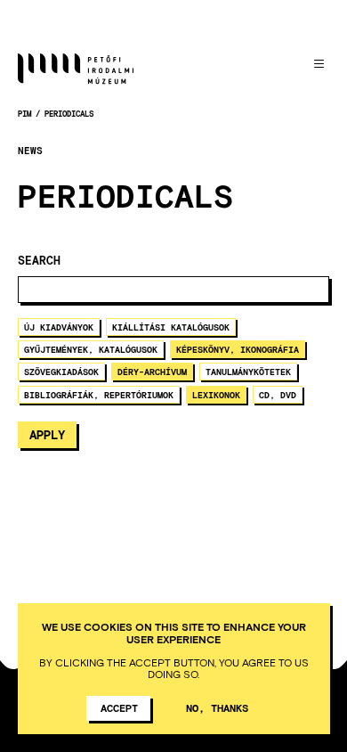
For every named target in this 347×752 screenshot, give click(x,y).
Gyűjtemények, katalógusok (90, 349)
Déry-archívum (152, 371)
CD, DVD (277, 394)
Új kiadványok (58, 327)
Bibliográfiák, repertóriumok (99, 394)
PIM (24, 114)
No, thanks (217, 707)
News (30, 150)
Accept (119, 707)
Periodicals (68, 114)
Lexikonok (216, 394)
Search (39, 260)
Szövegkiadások (61, 371)
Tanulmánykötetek (248, 371)
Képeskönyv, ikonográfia (237, 349)
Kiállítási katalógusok (171, 327)
